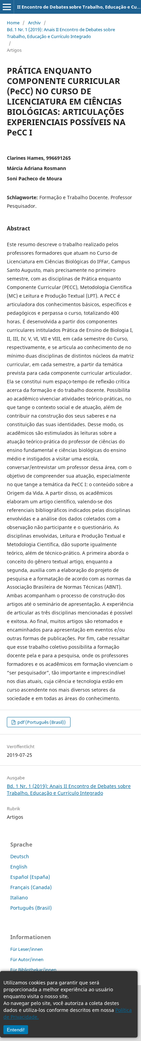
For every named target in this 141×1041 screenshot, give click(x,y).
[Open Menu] (7, 7)
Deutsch (19, 856)
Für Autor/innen (26, 959)
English (18, 866)
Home (13, 23)
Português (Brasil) (31, 908)
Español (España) (30, 877)
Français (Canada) (31, 887)
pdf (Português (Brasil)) (41, 722)
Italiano (19, 897)
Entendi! (16, 1029)
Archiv (34, 23)
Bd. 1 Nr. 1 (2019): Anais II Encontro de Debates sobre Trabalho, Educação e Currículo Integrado (61, 32)
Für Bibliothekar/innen (33, 970)
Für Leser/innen (26, 949)
